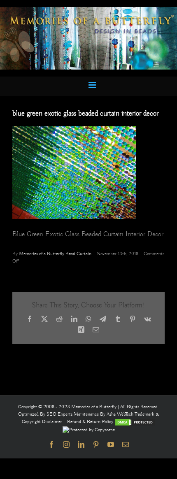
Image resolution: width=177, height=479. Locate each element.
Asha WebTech (121, 414)
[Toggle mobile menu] (92, 85)
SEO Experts (60, 414)
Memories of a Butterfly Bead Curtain (55, 254)
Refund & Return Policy (90, 422)
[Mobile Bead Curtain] (88, 10)
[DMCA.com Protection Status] (135, 422)
